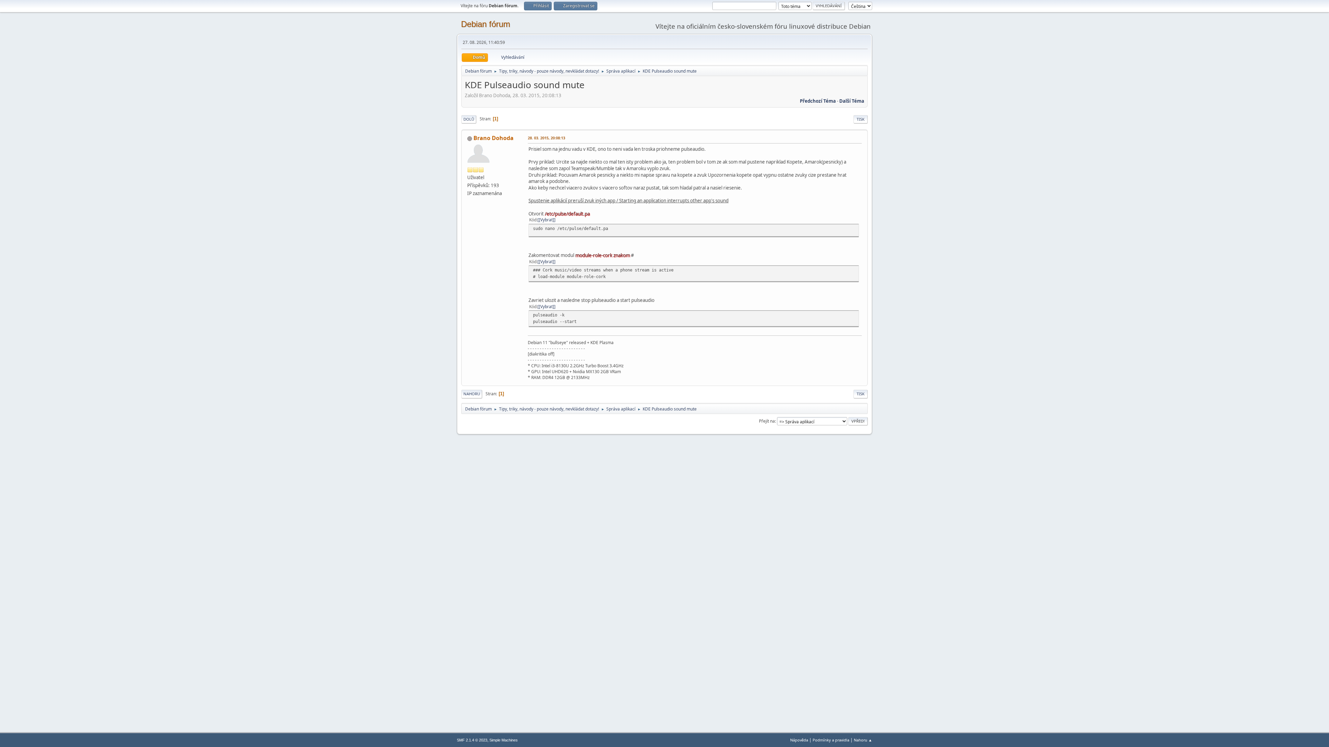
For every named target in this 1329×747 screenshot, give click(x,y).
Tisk (861, 119)
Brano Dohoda (493, 138)
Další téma (851, 101)
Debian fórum (485, 24)
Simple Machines (503, 740)
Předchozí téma (818, 101)
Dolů (468, 119)
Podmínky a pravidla (831, 740)
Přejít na (767, 421)
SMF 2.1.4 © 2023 (472, 740)
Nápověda (799, 740)
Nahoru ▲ (863, 740)
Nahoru (471, 393)
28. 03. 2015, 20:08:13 (546, 137)
